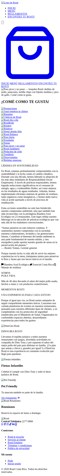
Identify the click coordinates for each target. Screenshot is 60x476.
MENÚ (11, 11)
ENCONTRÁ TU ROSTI (21, 16)
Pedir (10, 460)
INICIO (12, 8)
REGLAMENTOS (17, 13)
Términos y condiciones (20, 445)
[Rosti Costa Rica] (9, 2)
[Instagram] (7, 424)
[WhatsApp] (2, 424)
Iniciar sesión (14, 463)
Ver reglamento (9, 398)
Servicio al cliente (17, 439)
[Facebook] (5, 424)
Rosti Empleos (15, 442)
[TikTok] (10, 424)
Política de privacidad (18, 448)
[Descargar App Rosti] (16, 424)
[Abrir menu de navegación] (2, 22)
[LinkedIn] (13, 424)
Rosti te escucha (16, 436)
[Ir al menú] (30, 80)
